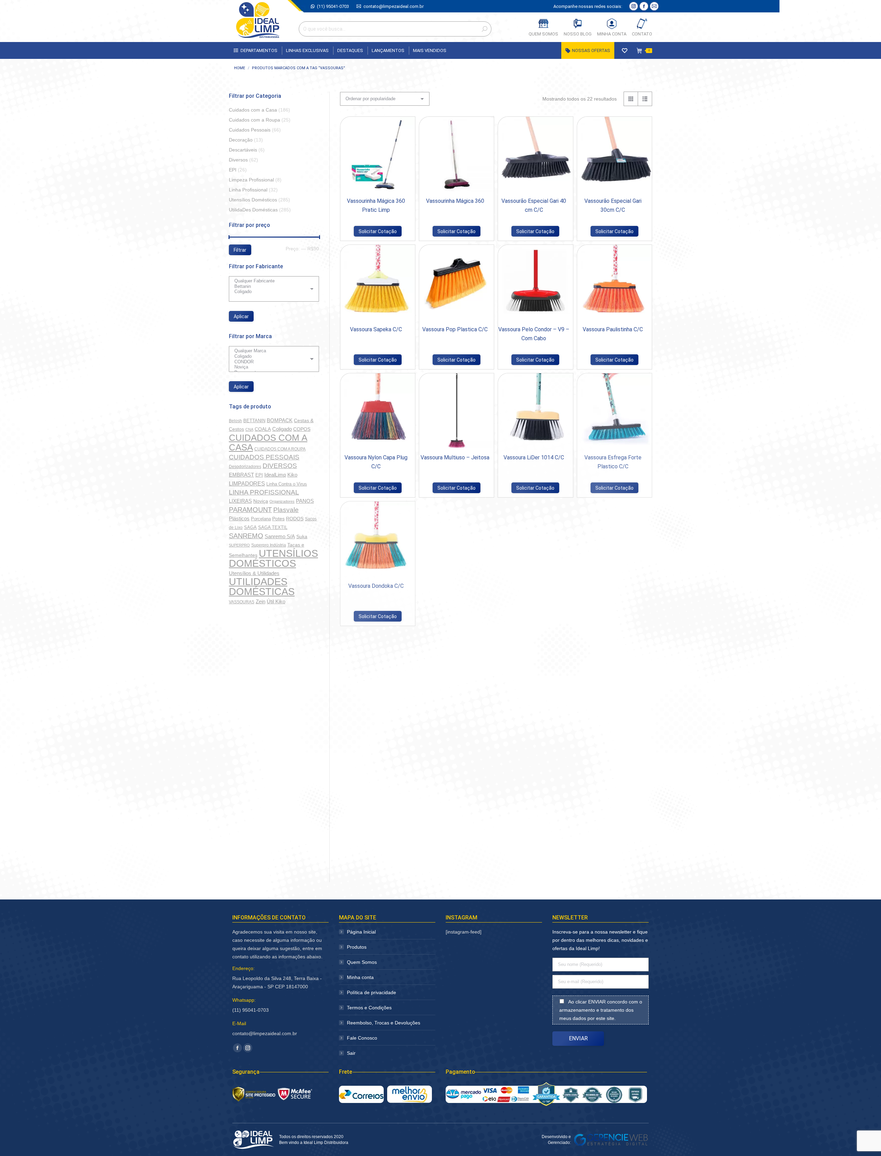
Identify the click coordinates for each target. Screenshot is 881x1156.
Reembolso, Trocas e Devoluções (383, 1022)
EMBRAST (241, 475)
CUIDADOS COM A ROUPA (280, 449)
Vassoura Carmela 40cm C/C (533, 586)
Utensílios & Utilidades (254, 573)
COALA (263, 429)
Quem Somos (362, 962)
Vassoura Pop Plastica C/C (455, 329)
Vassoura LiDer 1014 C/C (533, 457)
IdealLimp (275, 475)
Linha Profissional (248, 189)
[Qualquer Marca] (271, 351)
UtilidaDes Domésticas (253, 209)
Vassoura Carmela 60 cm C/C (455, 586)
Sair (351, 1053)
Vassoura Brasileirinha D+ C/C (376, 714)
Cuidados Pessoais (249, 130)
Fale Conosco (362, 1038)
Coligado (282, 429)
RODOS (295, 518)
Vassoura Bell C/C (455, 714)
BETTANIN (254, 420)
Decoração (241, 140)
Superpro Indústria (268, 545)
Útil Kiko (276, 601)
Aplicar (241, 316)
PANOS (305, 501)
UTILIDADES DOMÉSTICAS (262, 586)
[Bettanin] (271, 286)
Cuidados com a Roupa (254, 120)
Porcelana (261, 518)
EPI (232, 170)
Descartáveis (243, 150)
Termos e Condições (369, 1007)
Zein (260, 601)
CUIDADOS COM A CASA (268, 442)
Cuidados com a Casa (253, 110)
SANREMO (246, 536)
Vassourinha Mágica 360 (455, 201)
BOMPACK (280, 420)
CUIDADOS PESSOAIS (264, 457)
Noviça (260, 501)
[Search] (484, 29)
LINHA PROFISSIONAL (264, 492)
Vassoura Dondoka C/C (376, 586)
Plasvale (286, 509)
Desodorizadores (245, 466)
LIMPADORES (247, 483)
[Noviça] (271, 367)
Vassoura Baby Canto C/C (534, 714)
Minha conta (360, 977)
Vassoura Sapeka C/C (376, 329)
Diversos (238, 160)
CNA (249, 429)
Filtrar (240, 250)
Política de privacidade (371, 992)
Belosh (235, 420)
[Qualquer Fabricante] (271, 281)
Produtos (357, 947)
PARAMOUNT (250, 509)
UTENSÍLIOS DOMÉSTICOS (273, 558)
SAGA (250, 527)
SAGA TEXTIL (272, 527)
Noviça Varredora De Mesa (455, 842)
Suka (301, 536)
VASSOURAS (241, 602)
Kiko (292, 475)
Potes (278, 518)
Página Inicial (361, 932)
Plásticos (239, 518)
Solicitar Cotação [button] (378, 231)
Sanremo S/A (280, 536)
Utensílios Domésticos (253, 199)
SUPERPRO (239, 545)
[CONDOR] (271, 362)
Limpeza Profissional (251, 180)
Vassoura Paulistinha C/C (613, 329)
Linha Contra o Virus (286, 484)
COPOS (301, 429)
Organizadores (282, 501)
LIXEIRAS (240, 501)
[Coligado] (271, 291)
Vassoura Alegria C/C (612, 714)
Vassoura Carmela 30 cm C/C (613, 586)
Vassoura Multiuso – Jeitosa (455, 457)
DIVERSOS (280, 465)
